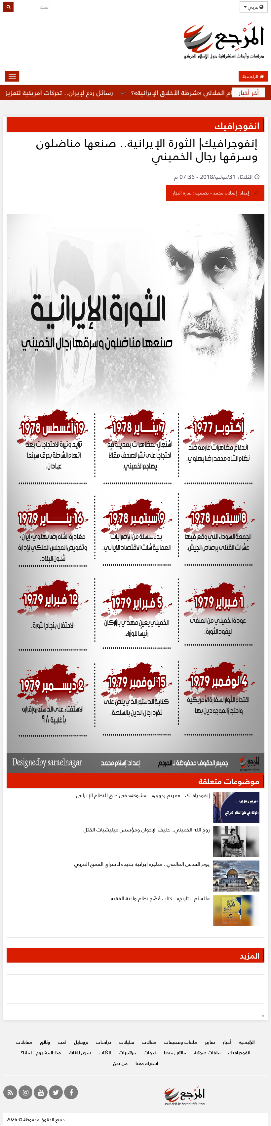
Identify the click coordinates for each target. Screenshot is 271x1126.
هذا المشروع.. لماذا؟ (41, 1052)
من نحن (120, 1063)
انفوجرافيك (239, 1052)
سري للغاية (80, 1052)
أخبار (227, 1042)
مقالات (149, 1042)
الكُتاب (105, 1052)
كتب (62, 1042)
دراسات (103, 1042)
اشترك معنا (147, 1063)
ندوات (150, 1052)
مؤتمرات (127, 1052)
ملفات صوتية (207, 1052)
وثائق (45, 1042)
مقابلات (24, 1042)
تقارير (210, 1042)
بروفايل (81, 1042)
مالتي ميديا (175, 1052)
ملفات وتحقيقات (180, 1042)
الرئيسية (251, 76)
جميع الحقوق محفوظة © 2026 (36, 1119)
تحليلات (126, 1042)
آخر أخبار (249, 92)
